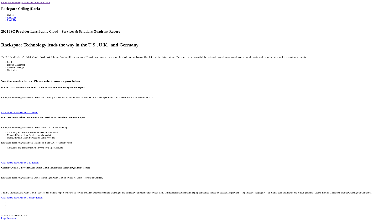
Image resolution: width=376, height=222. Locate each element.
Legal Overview (8, 218)
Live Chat (11, 17)
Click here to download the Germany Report (21, 197)
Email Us (11, 20)
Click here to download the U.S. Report (19, 112)
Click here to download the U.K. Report (19, 162)
